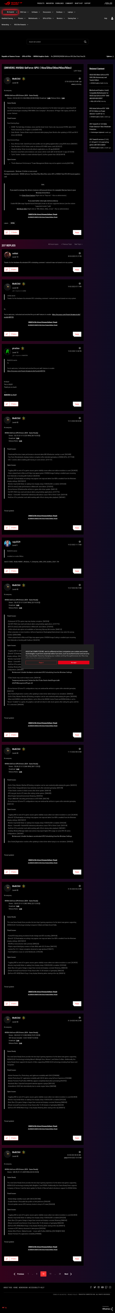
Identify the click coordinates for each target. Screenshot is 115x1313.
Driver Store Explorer (28, 195)
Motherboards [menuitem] (33, 18)
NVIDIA (13, 223)
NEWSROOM (23, 1287)
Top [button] (5, 1308)
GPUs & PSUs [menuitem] (47, 18)
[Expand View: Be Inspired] (16, 12)
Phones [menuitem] (20, 18)
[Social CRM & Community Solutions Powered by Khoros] (108, 1308)
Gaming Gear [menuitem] (72, 18)
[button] (6, 232)
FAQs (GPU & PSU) (96, 101)
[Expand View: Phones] (25, 18)
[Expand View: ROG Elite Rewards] (28, 24)
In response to (20, 291)
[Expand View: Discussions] (53, 12)
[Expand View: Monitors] (64, 18)
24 (60, 1274)
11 (50, 1274)
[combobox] (57, 41)
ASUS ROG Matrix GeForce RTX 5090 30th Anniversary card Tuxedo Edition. (99, 77)
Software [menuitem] (35, 12)
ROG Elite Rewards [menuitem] (20, 25)
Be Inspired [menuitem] (10, 12)
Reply (77, 232)
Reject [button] (41, 662)
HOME (15, 1287)
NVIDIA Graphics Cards (41, 56)
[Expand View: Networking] (10, 24)
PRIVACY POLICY (72, 1294)
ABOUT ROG (8, 1287)
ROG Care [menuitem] (23, 12)
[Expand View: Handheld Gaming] (14, 18)
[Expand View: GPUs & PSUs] (53, 18)
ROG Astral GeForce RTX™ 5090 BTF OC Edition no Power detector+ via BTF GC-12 (99, 111)
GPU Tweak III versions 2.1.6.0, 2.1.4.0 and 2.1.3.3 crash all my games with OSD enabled (99, 142)
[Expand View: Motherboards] (39, 18)
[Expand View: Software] (39, 12)
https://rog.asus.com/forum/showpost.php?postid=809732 (26, 371)
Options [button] (109, 56)
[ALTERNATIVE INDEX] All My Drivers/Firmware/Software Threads (42, 217)
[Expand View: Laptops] (75, 12)
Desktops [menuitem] (59, 12)
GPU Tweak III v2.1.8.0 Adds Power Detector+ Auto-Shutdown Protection (100, 126)
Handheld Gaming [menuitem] (7, 18)
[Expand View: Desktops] (64, 12)
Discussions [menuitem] (47, 12)
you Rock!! (10, 395)
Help (105, 18)
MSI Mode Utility (22, 209)
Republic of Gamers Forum (11, 56)
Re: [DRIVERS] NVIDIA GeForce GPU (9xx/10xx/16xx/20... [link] (68, 56)
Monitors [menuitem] (60, 18)
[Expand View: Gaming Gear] (78, 18)
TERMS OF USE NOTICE (59, 1294)
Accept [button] (73, 662)
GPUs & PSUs (26, 56)
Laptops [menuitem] (70, 12)
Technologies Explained (97, 132)
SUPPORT (87, 3)
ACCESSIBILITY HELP (36, 1287)
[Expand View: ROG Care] (28, 12)
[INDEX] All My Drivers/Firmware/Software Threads (42, 214)
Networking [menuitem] (5, 25)
